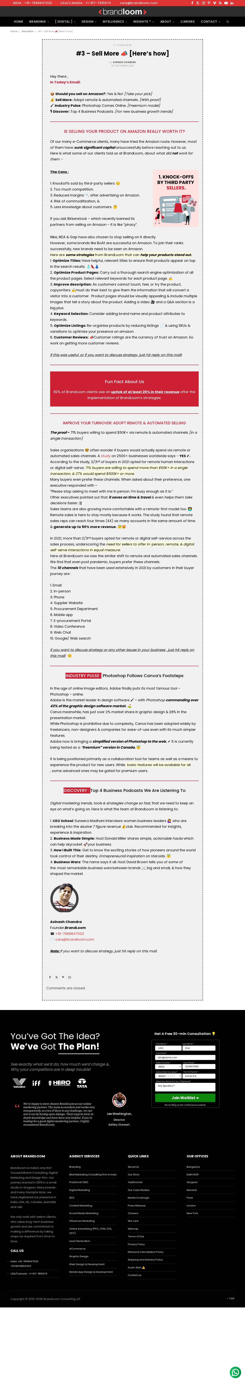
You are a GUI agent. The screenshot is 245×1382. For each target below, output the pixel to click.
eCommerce (77, 1249)
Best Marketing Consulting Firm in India (93, 1174)
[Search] (227, 22)
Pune (190, 1198)
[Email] (69, 977)
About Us (133, 1167)
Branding (37, 21)
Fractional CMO (78, 1182)
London (191, 1205)
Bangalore (193, 1167)
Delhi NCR (192, 1174)
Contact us (134, 1275)
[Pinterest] (63, 977)
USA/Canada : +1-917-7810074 (85, 3)
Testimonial (135, 1182)
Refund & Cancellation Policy (145, 1252)
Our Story (133, 1174)
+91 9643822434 (21, 1266)
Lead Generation (79, 1241)
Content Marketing (80, 1205)
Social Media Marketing (83, 1213)
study (105, 455)
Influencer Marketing (82, 1221)
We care (133, 1221)
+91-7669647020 (69, 933)
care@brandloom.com (139, 3)
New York (192, 1213)
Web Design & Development (87, 1264)
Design (87, 21)
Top (231, 1298)
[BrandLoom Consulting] (122, 11)
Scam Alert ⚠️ (136, 1267)
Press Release (137, 1205)
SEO (71, 1198)
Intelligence (113, 21)
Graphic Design (78, 1256)
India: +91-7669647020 (24, 1261)
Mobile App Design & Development (91, 1272)
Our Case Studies (138, 1190)
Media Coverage (138, 1198)
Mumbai (192, 1190)
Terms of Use (136, 1236)
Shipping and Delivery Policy (145, 1259)
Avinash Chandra (124, 62)
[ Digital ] (64, 21)
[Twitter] (56, 977)
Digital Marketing (79, 1190)
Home (18, 21)
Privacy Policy (136, 1244)
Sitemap (133, 1229)
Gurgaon (192, 1182)
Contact (209, 21)
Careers (187, 21)
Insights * (142, 21)
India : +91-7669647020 (32, 3)
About (165, 21)
